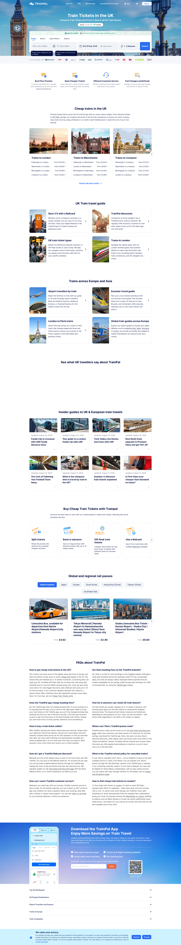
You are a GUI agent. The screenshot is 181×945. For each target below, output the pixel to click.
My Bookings (90, 4)
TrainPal (131, 674)
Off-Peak (56, 117)
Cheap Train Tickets (60, 696)
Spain (139, 328)
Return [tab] (42, 38)
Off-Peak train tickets (102, 541)
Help (79, 4)
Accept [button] (147, 937)
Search (145, 46)
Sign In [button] (146, 4)
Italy (134, 328)
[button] (127, 4)
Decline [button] (136, 937)
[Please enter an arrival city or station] (66, 46)
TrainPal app (121, 685)
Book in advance (72, 539)
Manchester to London (135, 796)
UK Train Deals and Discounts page (60, 769)
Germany (145, 328)
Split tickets (38, 539)
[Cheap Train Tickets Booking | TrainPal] (38, 3)
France (116, 331)
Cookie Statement (42, 942)
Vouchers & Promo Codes (109, 4)
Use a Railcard (134, 539)
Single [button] (33, 38)
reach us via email (79, 794)
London (119, 785)
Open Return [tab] (54, 38)
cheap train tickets (68, 677)
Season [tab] (67, 38)
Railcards (69, 4)
